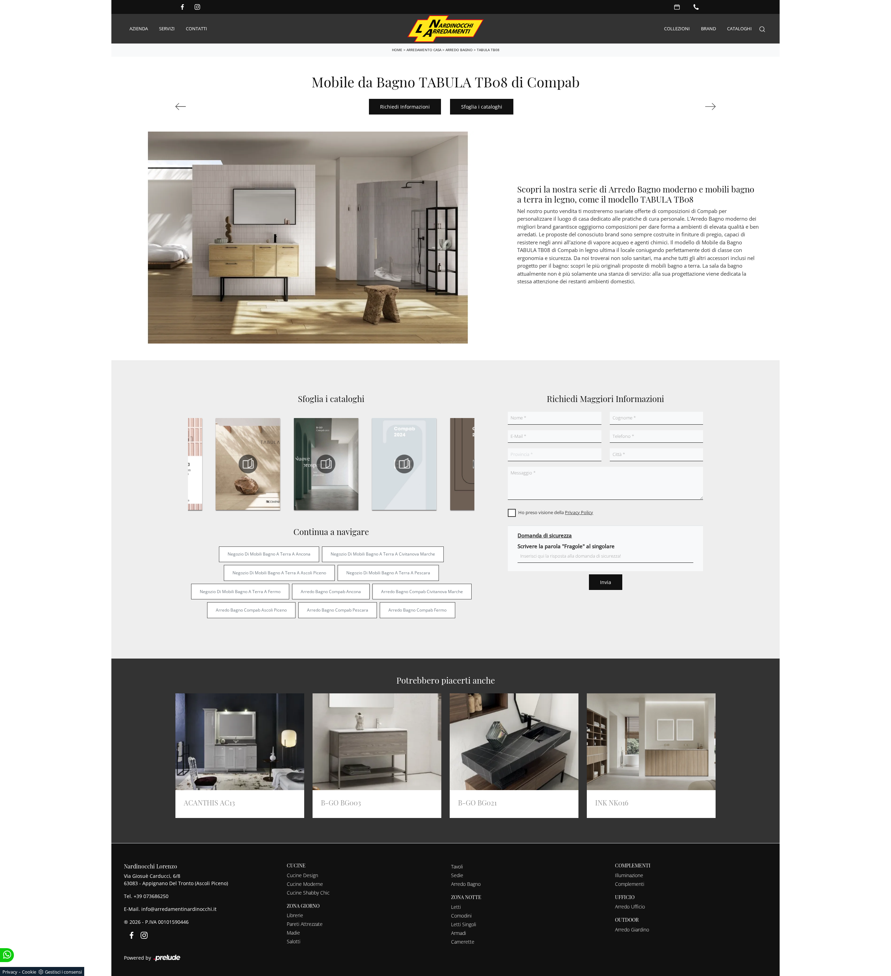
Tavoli (457, 866)
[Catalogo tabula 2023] (248, 464)
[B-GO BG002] (674, 106)
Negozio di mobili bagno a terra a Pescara (388, 573)
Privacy (9, 972)
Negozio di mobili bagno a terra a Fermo (240, 592)
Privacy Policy (579, 512)
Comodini (461, 915)
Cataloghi (739, 28)
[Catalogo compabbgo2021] (326, 464)
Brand (708, 28)
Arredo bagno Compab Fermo (417, 610)
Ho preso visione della (555, 512)
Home (397, 49)
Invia (605, 582)
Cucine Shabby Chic (308, 892)
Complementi (629, 884)
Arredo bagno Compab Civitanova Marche (422, 592)
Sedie (457, 875)
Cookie (29, 972)
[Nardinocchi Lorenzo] (445, 29)
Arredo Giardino (632, 929)
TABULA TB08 (488, 49)
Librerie (295, 915)
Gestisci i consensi (63, 972)
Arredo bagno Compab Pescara (337, 610)
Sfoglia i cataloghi (481, 106)
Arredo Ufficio (630, 906)
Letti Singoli (463, 924)
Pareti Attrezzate (305, 924)
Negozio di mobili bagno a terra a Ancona (269, 554)
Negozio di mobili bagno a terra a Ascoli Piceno (279, 573)
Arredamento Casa (424, 49)
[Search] (762, 28)
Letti (456, 907)
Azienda (138, 28)
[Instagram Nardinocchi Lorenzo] (197, 7)
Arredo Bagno (459, 49)
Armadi (458, 933)
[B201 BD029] (217, 106)
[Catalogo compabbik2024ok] (404, 464)
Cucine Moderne (305, 884)
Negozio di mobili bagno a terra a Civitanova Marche (383, 554)
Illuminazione (629, 875)
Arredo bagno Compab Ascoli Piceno (251, 610)
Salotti (293, 941)
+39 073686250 (151, 896)
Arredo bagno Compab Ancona (331, 592)
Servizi (167, 28)
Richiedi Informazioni (405, 106)
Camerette (462, 941)
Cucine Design (302, 875)
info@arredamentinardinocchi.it (178, 909)
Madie (293, 932)
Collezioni (677, 28)
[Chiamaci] (696, 7)
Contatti (196, 28)
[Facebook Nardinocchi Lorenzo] (182, 7)
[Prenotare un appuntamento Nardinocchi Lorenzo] (677, 7)
